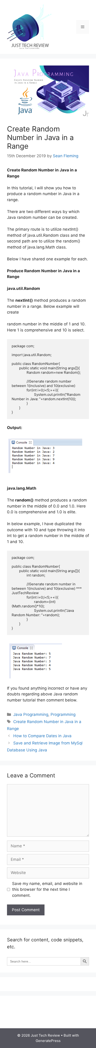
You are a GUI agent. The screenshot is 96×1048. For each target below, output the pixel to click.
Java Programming (30, 714)
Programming (63, 714)
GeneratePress (48, 1040)
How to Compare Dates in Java (42, 736)
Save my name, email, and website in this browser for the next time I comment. (47, 889)
